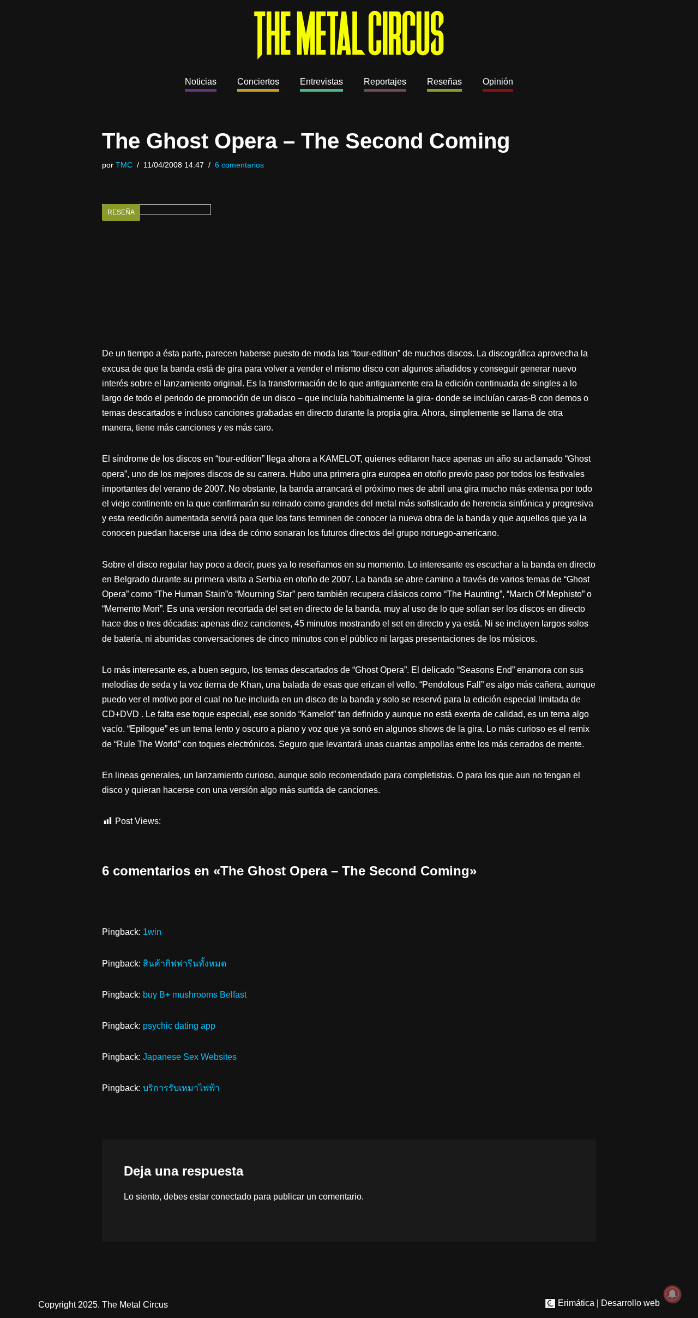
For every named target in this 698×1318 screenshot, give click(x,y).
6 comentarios (239, 164)
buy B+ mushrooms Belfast (194, 994)
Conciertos (258, 81)
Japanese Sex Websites (190, 1056)
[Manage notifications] (672, 1294)
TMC (124, 164)
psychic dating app (179, 1025)
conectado (231, 1196)
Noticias (200, 81)
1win (152, 932)
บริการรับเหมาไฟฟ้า (181, 1088)
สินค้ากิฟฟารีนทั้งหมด (184, 963)
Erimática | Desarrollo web (608, 1303)
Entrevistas (321, 81)
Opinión (498, 81)
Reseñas (444, 81)
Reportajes (385, 81)
